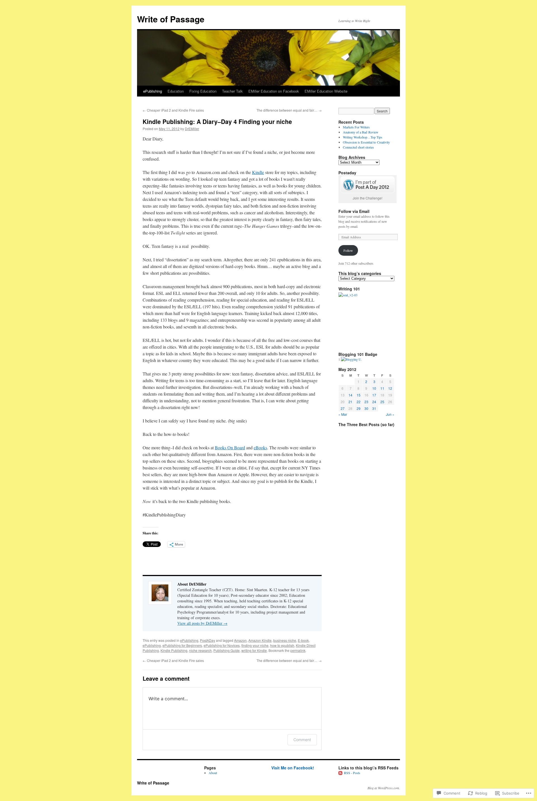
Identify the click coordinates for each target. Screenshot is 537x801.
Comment (302, 739)
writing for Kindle (254, 650)
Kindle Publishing (174, 650)
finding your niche (254, 645)
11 (382, 388)
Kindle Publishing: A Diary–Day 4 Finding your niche (217, 121)
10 (374, 388)
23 (366, 401)
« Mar (342, 414)
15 (359, 395)
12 (390, 388)
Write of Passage (170, 19)
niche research (200, 650)
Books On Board (230, 447)
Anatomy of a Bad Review (360, 132)
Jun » (390, 414)
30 (366, 408)
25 (382, 401)
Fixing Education (202, 91)
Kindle (258, 172)
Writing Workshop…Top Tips (362, 137)
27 (343, 408)
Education (176, 91)
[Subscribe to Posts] (340, 773)
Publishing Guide (226, 650)
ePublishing (152, 91)
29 (359, 408)
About (213, 773)
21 (350, 401)
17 (374, 395)
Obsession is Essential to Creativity (366, 142)
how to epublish (282, 645)
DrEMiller (192, 128)
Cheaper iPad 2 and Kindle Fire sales (173, 110)
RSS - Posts (352, 773)
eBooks (260, 447)
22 (359, 401)
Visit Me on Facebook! (292, 768)
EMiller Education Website (326, 91)
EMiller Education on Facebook (273, 91)
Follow (348, 250)
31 (374, 408)
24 (374, 401)
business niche (284, 640)
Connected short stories (358, 147)
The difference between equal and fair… (289, 110)
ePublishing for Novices (222, 645)
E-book (303, 640)
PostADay (207, 640)
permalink (297, 650)
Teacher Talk (232, 91)
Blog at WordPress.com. (384, 788)
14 (350, 395)
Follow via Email (353, 211)
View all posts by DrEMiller (202, 623)
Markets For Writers (356, 127)
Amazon (240, 640)
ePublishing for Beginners (182, 645)
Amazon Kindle (260, 640)
